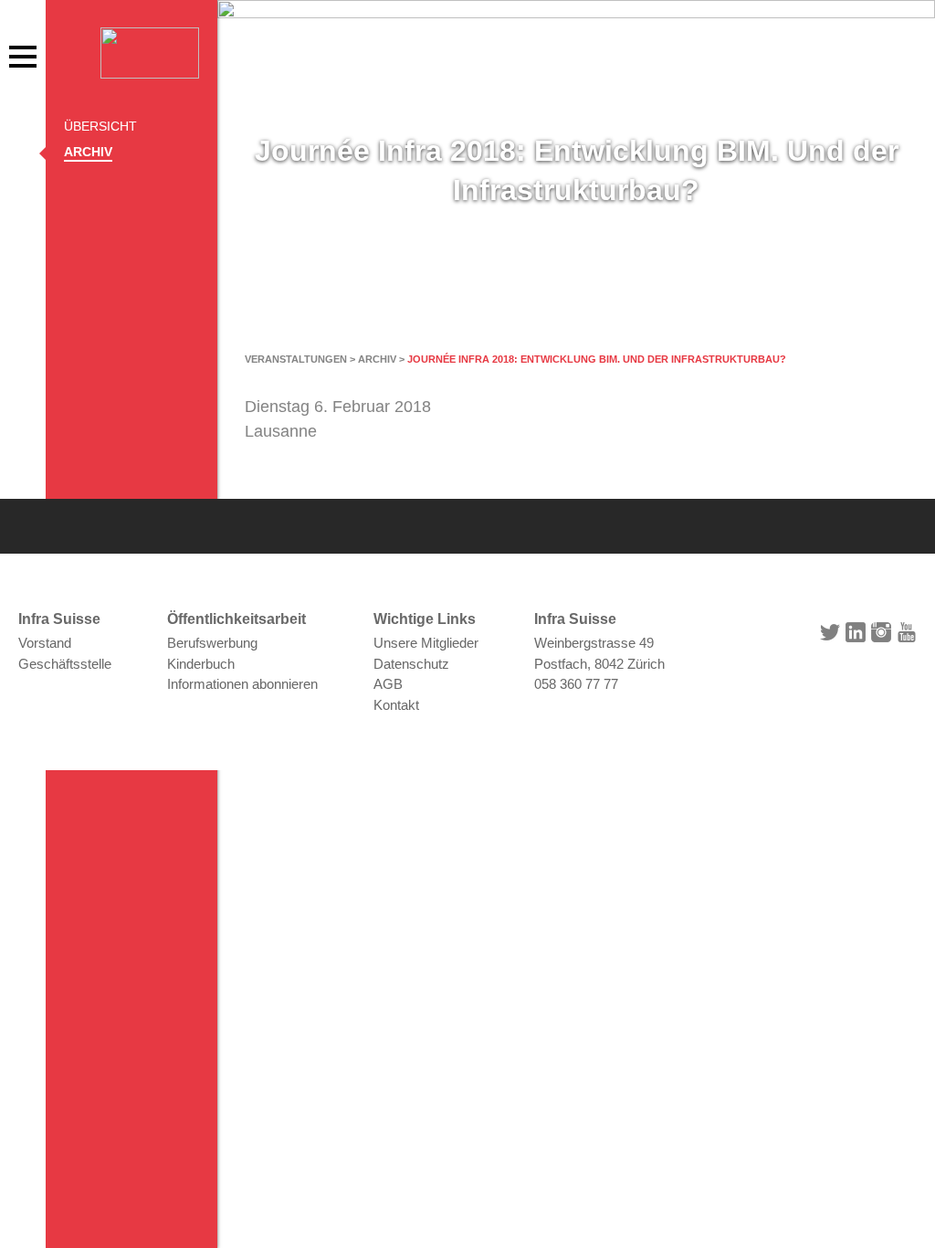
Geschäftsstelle (64, 664)
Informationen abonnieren (242, 684)
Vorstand (44, 642)
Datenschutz (411, 664)
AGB (388, 684)
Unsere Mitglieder (425, 642)
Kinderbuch (201, 664)
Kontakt (396, 705)
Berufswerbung (212, 642)
